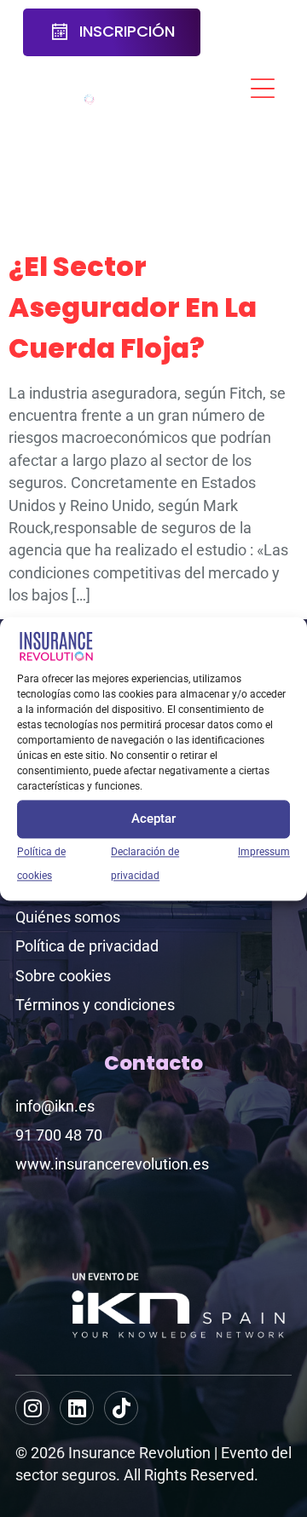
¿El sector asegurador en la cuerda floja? (133, 307)
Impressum (264, 852)
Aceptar (153, 819)
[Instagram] (32, 1408)
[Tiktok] (121, 1408)
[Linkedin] (77, 1408)
